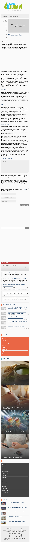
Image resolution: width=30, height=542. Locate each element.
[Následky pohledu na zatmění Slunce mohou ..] (3, 508)
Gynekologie (5, 473)
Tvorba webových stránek (16, 528)
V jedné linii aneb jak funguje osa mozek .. (16, 502)
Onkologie (4, 484)
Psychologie (4, 488)
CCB (8, 528)
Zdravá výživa (5, 353)
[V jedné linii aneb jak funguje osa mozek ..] (3, 503)
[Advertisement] (15, 62)
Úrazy (3, 351)
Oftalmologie (5, 481)
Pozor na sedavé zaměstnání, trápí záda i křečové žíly (15, 297)
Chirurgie (4, 475)
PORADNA (24, 189)
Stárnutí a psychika (13, 16)
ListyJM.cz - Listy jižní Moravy (14, 535)
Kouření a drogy (5, 343)
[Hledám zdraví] (15, 6)
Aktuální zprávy (5, 338)
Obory (9, 15)
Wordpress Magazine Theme (9, 530)
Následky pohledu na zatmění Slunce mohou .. (17, 507)
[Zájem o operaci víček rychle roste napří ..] (3, 513)
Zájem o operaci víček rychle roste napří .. (16, 511)
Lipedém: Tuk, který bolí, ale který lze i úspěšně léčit (14, 278)
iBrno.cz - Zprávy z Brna (14, 533)
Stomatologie (5, 492)
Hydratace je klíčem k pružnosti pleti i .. (16, 516)
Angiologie (4, 466)
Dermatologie (5, 469)
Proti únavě (4, 347)
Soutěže (19, 530)
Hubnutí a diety (5, 340)
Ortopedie (4, 486)
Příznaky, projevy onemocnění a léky (15, 536)
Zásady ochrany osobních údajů (17, 531)
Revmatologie (5, 490)
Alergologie (4, 464)
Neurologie (4, 479)
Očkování (4, 345)
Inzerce (24, 530)
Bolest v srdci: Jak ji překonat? (9, 272)
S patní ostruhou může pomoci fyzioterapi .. (16, 521)
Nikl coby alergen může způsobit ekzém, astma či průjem (15, 292)
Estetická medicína (6, 471)
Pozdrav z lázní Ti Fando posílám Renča (16, 326)
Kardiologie (4, 477)
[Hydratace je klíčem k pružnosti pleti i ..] (3, 517)
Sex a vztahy (5, 349)
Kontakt (7, 531)
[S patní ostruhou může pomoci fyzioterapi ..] (3, 522)
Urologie (4, 494)
